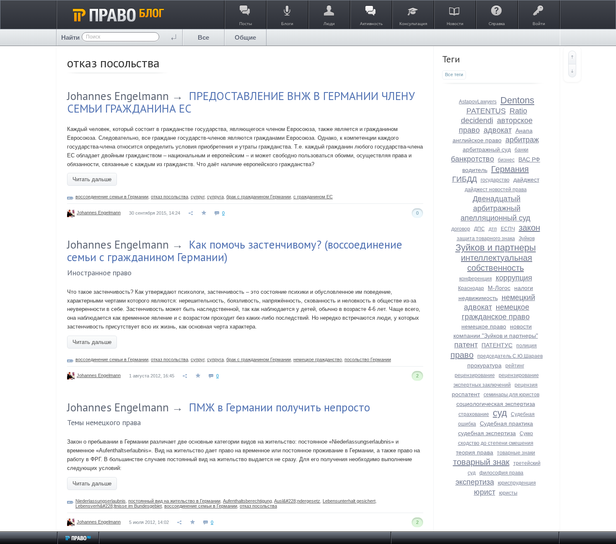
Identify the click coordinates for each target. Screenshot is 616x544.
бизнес (506, 160)
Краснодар (471, 288)
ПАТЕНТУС (496, 345)
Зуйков (527, 238)
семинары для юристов (511, 395)
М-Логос (499, 288)
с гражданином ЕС (313, 196)
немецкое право (483, 326)
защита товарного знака (486, 238)
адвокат (498, 130)
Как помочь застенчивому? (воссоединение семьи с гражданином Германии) (234, 250)
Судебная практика (506, 423)
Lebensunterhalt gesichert (349, 500)
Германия (510, 169)
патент (466, 345)
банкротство (472, 159)
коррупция (514, 278)
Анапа (524, 130)
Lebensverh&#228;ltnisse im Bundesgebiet (118, 505)
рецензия (526, 385)
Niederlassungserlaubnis (100, 500)
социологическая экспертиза (495, 403)
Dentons (517, 100)
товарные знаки (516, 453)
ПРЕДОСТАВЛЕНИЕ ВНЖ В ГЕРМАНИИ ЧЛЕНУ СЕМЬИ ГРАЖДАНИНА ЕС (241, 102)
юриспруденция (517, 483)
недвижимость (478, 298)
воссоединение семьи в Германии (111, 196)
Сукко (526, 433)
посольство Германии (367, 359)
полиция (526, 346)
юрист (484, 492)
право (462, 354)
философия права (501, 473)
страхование (473, 414)
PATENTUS (486, 111)
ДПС (479, 229)
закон (529, 227)
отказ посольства (169, 196)
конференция (475, 279)
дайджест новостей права (496, 189)
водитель (474, 170)
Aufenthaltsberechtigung (247, 500)
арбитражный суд (487, 149)
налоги (523, 288)
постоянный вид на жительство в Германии (174, 500)
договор (460, 229)
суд (500, 413)
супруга (215, 196)
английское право (477, 140)
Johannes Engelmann (118, 96)
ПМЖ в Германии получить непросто (279, 407)
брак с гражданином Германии (258, 196)
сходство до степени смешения (495, 443)
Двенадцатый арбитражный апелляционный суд (496, 208)
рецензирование (475, 375)
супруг (197, 196)
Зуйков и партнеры (496, 247)
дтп (493, 229)
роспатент (466, 394)
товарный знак (481, 462)
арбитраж (522, 140)
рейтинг (514, 366)
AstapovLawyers (478, 102)
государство (495, 180)
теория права (474, 452)
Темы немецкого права (104, 422)
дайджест (526, 179)
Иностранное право (99, 272)
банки (521, 150)
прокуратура (484, 365)
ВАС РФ (529, 159)
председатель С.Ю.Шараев (510, 356)
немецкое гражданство (317, 359)
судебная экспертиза (487, 433)
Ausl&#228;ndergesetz (297, 500)
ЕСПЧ (508, 229)
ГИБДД (464, 179)
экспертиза (475, 482)
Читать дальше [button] (91, 179)
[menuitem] (204, 37)
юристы (508, 493)
